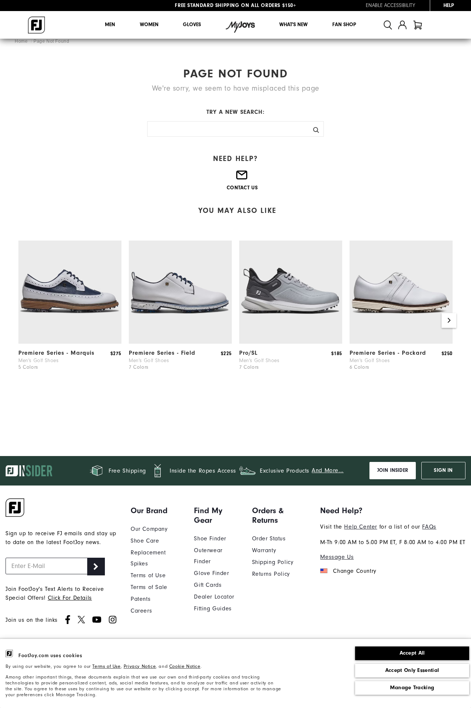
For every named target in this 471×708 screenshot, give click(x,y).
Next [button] (449, 320)
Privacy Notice (140, 666)
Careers (141, 610)
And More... (328, 470)
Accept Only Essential (412, 670)
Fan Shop (344, 25)
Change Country (354, 571)
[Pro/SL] (290, 342)
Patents (140, 599)
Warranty (264, 550)
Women (149, 25)
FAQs (429, 526)
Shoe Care (145, 540)
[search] (387, 25)
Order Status (269, 538)
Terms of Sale (149, 587)
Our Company (149, 529)
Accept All (412, 653)
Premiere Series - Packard (388, 353)
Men (110, 25)
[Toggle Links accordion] (157, 510)
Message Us (337, 557)
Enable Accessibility (390, 5)
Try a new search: (235, 112)
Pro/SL (248, 353)
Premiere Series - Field (162, 353)
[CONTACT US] (242, 177)
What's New (293, 25)
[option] (70, 317)
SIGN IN (443, 470)
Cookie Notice (185, 666)
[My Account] (402, 25)
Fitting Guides (212, 608)
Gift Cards (208, 585)
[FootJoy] (36, 25)
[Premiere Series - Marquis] (69, 342)
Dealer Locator (214, 596)
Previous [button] (22, 320)
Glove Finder (211, 573)
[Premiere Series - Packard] (401, 342)
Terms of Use (106, 666)
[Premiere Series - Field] (180, 342)
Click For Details (70, 598)
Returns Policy (271, 574)
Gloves (192, 25)
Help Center (360, 526)
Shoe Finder (210, 538)
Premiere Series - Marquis (56, 353)
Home (22, 41)
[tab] (417, 25)
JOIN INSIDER (392, 470)
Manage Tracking (412, 687)
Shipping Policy (273, 562)
